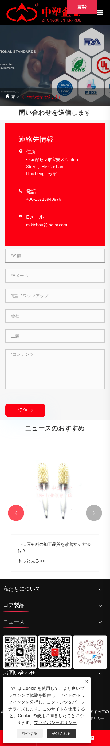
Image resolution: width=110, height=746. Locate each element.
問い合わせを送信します (41, 97)
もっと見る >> (31, 561)
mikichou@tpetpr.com (46, 225)
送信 (25, 410)
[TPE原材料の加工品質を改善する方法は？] (55, 490)
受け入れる (61, 733)
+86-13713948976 (43, 199)
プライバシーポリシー (55, 722)
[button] (16, 513)
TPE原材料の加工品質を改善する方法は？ (54, 547)
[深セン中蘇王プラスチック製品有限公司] (43, 12)
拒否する (29, 733)
